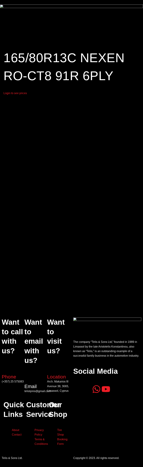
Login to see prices (15, 93)
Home (6, 34)
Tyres (33, 34)
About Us (19, 34)
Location (56, 377)
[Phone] (6, 368)
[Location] (51, 368)
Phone (9, 377)
